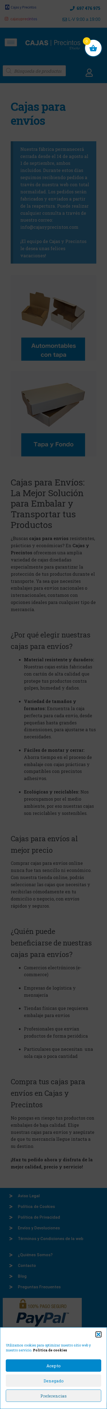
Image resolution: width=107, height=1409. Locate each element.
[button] (98, 1334)
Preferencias (53, 1396)
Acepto (53, 1365)
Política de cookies (50, 1350)
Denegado (54, 1380)
